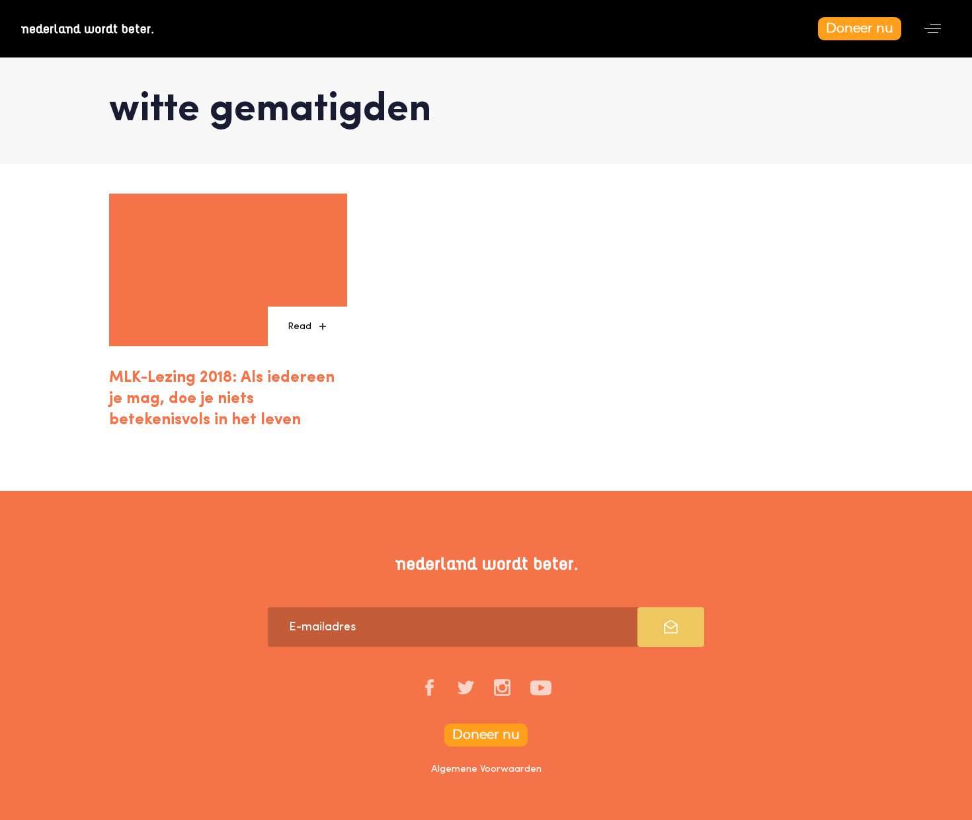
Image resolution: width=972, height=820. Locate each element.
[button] (932, 29)
